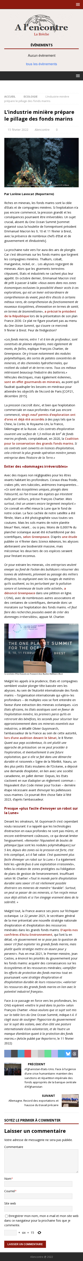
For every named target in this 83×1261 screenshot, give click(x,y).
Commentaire (13, 1147)
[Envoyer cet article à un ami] (34, 1053)
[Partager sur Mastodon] (54, 1053)
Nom (7, 1179)
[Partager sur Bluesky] (68, 1053)
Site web (10, 1203)
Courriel (9, 1191)
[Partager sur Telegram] (61, 1053)
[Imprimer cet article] (41, 1053)
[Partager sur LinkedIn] (21, 1053)
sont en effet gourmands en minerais (32, 382)
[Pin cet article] (27, 1053)
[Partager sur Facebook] (7, 1053)
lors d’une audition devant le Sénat (30, 738)
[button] (77, 4)
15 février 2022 (18, 130)
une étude (69, 537)
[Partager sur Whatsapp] (47, 1053)
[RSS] (41, 84)
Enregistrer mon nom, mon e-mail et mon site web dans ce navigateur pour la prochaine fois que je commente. (41, 1220)
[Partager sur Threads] (74, 1053)
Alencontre (42, 130)
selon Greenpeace (36, 537)
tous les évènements (41, 63)
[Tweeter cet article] (14, 1053)
